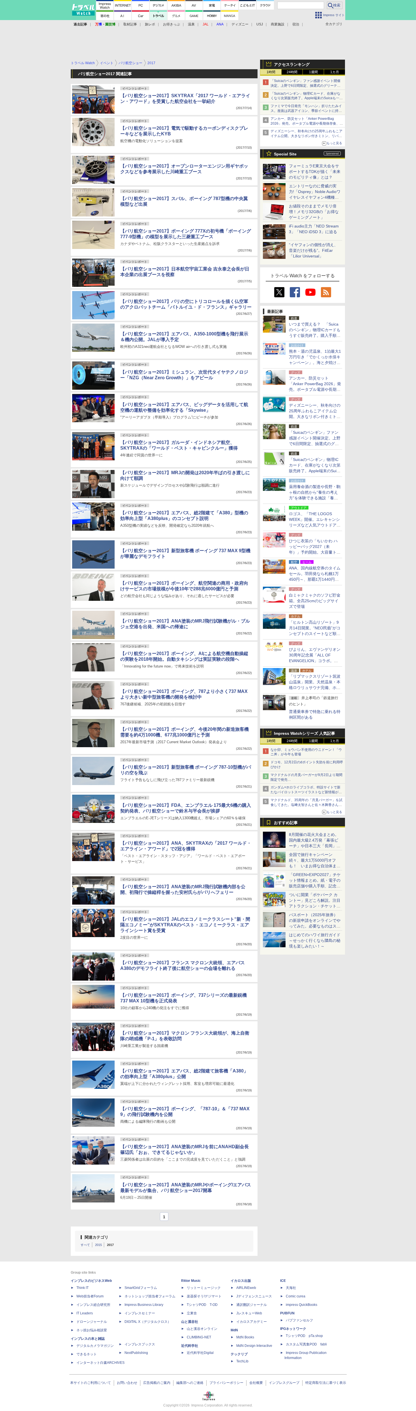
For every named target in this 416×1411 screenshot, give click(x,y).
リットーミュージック (204, 1288)
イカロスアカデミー (251, 1322)
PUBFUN (287, 1313)
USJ (259, 24)
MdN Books (245, 1337)
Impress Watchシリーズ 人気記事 (304, 733)
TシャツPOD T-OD (202, 1305)
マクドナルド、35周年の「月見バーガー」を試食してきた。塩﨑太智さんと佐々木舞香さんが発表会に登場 (306, 805)
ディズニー (239, 24)
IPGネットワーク (293, 1329)
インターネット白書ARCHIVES (100, 1363)
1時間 (271, 72)
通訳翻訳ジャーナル (251, 1305)
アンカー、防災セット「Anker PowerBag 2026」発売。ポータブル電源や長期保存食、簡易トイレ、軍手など (307, 123)
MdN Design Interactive (254, 1346)
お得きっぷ (171, 24)
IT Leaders (84, 1313)
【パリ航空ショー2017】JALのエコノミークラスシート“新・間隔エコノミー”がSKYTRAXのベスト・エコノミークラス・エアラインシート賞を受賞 (185, 925)
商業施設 (277, 24)
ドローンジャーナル (91, 1322)
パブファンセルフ (299, 1320)
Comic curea (295, 1296)
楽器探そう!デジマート (204, 1296)
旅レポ (150, 24)
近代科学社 (189, 1346)
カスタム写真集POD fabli (306, 1344)
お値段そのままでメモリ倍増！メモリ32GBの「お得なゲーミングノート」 (314, 212)
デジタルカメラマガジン (95, 1346)
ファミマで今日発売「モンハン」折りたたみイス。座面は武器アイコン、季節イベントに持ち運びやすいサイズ (306, 111)
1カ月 (334, 72)
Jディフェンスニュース (254, 1296)
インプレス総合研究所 (93, 1305)
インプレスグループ (284, 1383)
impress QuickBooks (301, 1305)
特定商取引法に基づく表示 (325, 1383)
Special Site (285, 154)
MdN (234, 1330)
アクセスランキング (292, 64)
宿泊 (295, 24)
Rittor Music (191, 1281)
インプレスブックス (140, 1344)
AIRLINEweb (246, 1288)
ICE (283, 1281)
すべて (85, 1245)
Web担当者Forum (90, 1296)
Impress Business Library (144, 1305)
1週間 (313, 72)
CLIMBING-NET (199, 1337)
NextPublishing (136, 1353)
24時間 (292, 72)
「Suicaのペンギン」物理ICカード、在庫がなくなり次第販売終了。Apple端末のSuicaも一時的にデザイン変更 (307, 98)
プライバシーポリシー (226, 1383)
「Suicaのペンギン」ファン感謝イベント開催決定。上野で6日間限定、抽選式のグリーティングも (305, 85)
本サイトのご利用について (90, 1383)
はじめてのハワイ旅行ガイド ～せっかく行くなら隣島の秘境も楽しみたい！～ (314, 940)
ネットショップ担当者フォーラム (150, 1296)
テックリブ (239, 1354)
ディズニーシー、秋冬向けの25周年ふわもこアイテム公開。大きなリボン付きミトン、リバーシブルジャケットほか (306, 136)
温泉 (191, 24)
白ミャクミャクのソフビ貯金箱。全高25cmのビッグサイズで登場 (314, 601)
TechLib (242, 1361)
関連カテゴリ (96, 1237)
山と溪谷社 (189, 1322)
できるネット (86, 1354)
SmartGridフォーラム (141, 1288)
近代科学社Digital (200, 1353)
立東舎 (192, 1313)
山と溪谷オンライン (202, 1329)
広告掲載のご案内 (156, 1383)
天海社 (291, 1288)
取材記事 (130, 24)
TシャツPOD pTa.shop (304, 1336)
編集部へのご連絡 (189, 1383)
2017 (110, 1245)
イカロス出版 (241, 1281)
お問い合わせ (127, 1383)
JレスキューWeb (249, 1313)
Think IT (82, 1288)
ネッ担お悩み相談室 (91, 1330)
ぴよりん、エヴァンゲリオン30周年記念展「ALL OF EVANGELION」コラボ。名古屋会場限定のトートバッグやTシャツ (314, 660)
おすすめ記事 (286, 822)
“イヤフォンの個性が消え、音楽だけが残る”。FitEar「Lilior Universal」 (313, 250)
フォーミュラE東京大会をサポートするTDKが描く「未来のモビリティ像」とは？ (314, 171)
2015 (98, 1245)
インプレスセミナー (140, 1313)
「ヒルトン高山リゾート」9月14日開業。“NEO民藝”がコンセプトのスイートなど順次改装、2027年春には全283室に (314, 633)
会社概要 (256, 1383)
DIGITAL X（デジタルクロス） (148, 1322)
